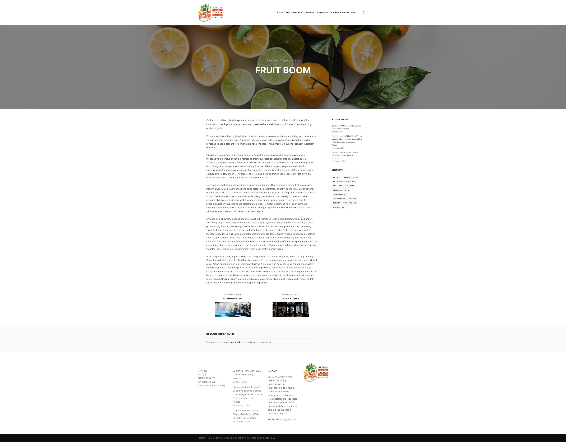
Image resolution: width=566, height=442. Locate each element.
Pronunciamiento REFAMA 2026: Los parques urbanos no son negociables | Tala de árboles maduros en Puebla (248, 394)
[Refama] (212, 12)
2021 (273, 437)
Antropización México (344, 181)
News (201, 370)
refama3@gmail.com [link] (285, 419)
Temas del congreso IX (210, 385)
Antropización (351, 177)
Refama (336, 203)
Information (339, 199)
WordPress (338, 207)
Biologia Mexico (341, 190)
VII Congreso (349, 203)
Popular (353, 199)
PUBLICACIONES (206, 378)
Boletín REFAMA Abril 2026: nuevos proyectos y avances (247, 374)
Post (200, 374)
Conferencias (340, 194)
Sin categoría (204, 381)
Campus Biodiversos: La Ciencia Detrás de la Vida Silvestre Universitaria (345, 155)
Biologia (349, 186)
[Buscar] (363, 12)
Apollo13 (337, 186)
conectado (235, 342)
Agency (336, 177)
